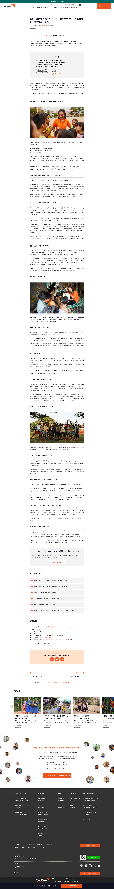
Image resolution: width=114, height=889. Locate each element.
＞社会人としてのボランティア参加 (46, 66)
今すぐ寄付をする (90, 846)
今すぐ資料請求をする (90, 873)
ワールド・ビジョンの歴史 (21, 814)
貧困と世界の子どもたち (89, 800)
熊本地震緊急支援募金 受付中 (58, 1)
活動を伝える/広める (42, 828)
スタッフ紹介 (18, 807)
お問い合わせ (53, 4)
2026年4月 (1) (56, 682)
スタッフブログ (87, 819)
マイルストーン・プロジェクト (44, 835)
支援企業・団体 (18, 812)
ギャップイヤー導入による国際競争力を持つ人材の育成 (51, 628)
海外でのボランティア (42, 69)
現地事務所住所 (48, 844)
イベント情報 (41, 831)
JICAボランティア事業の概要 (49, 626)
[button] (102, 706)
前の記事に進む (35, 672)
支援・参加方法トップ (43, 798)
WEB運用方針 (23, 847)
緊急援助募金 (41, 824)
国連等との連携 (61, 807)
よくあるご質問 (63, 4)
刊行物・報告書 (64, 7)
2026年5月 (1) (47, 682)
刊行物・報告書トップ (75, 798)
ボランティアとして (42, 807)
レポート (86, 817)
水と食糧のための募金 (43, 814)
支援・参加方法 (48, 7)
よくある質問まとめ (47, 637)
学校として (40, 805)
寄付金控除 (40, 833)
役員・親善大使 (18, 810)
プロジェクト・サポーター (44, 812)
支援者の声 (86, 814)
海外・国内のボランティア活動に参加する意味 (49, 61)
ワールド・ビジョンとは (36, 7)
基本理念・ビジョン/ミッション (22, 800)
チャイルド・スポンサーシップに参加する (57, 775)
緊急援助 (60, 803)
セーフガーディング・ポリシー (44, 847)
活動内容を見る (71, 886)
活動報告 (72, 805)
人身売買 (86, 810)
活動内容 (56, 7)
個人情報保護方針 (31, 847)
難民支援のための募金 (43, 819)
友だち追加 (93, 857)
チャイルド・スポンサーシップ (45, 810)
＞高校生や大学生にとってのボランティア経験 (49, 64)
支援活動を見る (57, 562)
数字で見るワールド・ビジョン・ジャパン (24, 805)
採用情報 (16, 847)
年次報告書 (72, 807)
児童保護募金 (41, 821)
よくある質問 (24, 844)
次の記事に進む (79, 672)
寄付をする (103, 6)
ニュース (72, 800)
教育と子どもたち (88, 803)
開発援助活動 (61, 800)
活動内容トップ (61, 798)
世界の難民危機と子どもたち (90, 807)
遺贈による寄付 (41, 838)
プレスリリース (73, 803)
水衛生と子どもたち (88, 805)
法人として (40, 803)
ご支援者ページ (73, 4)
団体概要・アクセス (19, 803)
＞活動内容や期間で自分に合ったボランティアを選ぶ (51, 62)
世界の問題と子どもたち (76, 7)
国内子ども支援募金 (42, 826)
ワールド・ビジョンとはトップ (22, 798)
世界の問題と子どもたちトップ (91, 798)
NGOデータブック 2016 (62, 639)
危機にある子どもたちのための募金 (45, 817)
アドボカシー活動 (62, 805)
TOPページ (16, 844)
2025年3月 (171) (67, 682)
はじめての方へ (41, 800)
